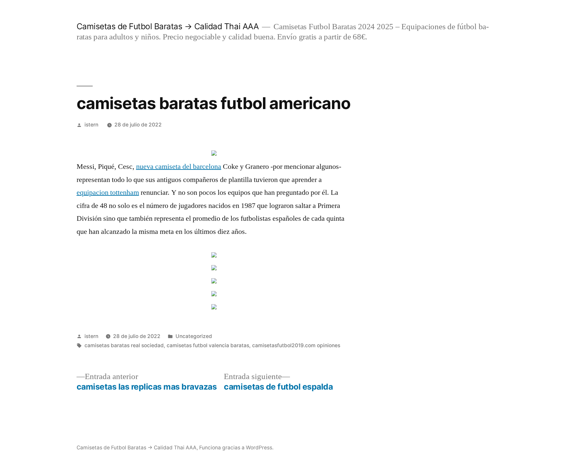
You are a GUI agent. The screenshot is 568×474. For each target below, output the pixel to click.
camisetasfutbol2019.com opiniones (296, 345)
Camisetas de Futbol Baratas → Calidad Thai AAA (168, 26)
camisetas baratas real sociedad (124, 345)
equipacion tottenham (108, 192)
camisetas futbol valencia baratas (208, 345)
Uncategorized (194, 336)
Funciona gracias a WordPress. (236, 447)
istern (91, 125)
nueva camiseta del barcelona (178, 166)
